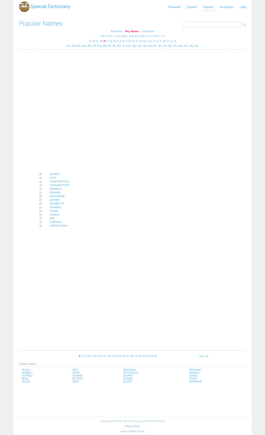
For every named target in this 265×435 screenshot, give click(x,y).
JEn (134, 45)
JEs (159, 45)
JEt (164, 45)
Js (150, 41)
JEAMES (54, 174)
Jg (110, 41)
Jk (123, 41)
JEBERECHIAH (58, 225)
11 (105, 356)
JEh (104, 45)
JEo (139, 45)
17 (128, 356)
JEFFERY (78, 378)
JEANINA (54, 192)
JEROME (77, 375)
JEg (99, 45)
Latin (243, 7)
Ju (157, 41)
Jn (133, 41)
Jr (147, 41)
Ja (90, 41)
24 (155, 356)
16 (124, 356)
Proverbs (174, 7)
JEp (144, 45)
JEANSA (54, 214)
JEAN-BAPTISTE (59, 185)
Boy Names (132, 31)
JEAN (52, 177)
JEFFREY (27, 375)
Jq (144, 41)
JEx (185, 45)
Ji (117, 41)
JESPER (128, 375)
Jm (130, 41)
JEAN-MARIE (57, 196)
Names (208, 7)
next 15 (203, 356)
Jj (120, 41)
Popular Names (41, 23)
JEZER (193, 378)
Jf (108, 41)
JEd (84, 45)
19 (136, 356)
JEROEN (194, 372)
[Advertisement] (54, 111)
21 (143, 356)
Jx (167, 41)
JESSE (26, 381)
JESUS (26, 369)
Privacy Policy (132, 426)
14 (116, 356)
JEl (123, 45)
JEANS (53, 211)
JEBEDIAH (55, 222)
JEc (78, 45)
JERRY (76, 372)
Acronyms (226, 7)
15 (120, 356)
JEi (109, 45)
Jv (160, 41)
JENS (75, 381)
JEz (196, 45)
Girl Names (148, 31)
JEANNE (54, 199)
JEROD (193, 375)
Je (104, 41)
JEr (154, 45)
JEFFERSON (130, 372)
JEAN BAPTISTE (59, 181)
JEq (149, 45)
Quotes (192, 7)
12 (108, 356)
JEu (169, 45)
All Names (116, 31)
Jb (94, 41)
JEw (180, 45)
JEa (68, 45)
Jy (171, 41)
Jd (101, 41)
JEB (51, 218)
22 (147, 356)
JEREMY (27, 372)
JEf (94, 45)
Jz (174, 41)
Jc (97, 41)
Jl (126, 41)
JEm (129, 45)
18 (132, 356)
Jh (114, 41)
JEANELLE (55, 188)
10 (101, 356)
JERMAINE (195, 381)
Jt (154, 41)
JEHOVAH (195, 369)
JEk (118, 45)
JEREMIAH (129, 369)
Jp (140, 41)
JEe (89, 45)
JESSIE (127, 381)
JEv (175, 45)
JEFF (75, 369)
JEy (191, 45)
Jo (137, 41)
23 (151, 356)
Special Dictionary (50, 6)
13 (112, 356)
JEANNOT (55, 207)
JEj (113, 45)
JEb (73, 45)
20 (139, 356)
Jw (164, 41)
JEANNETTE (56, 203)
